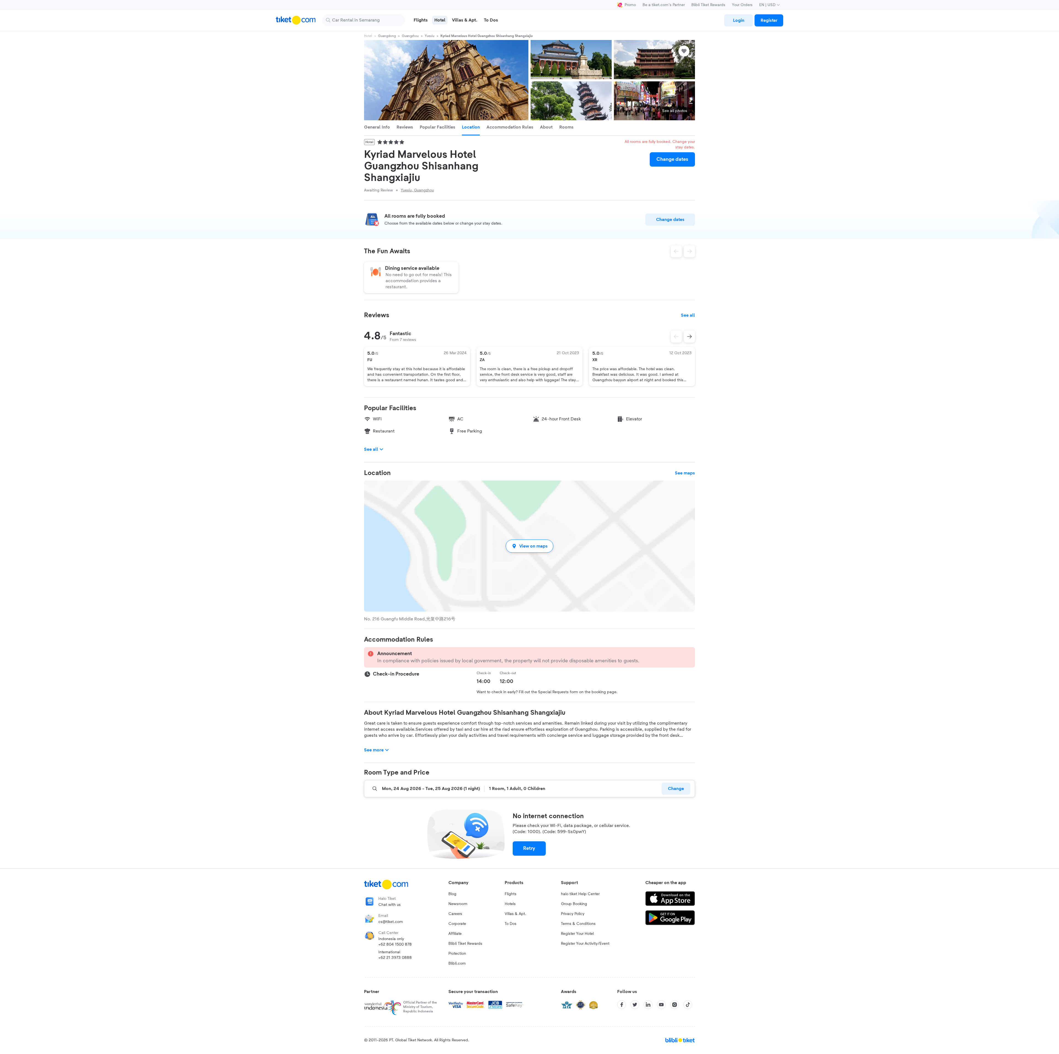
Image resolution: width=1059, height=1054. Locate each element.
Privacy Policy (572, 913)
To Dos (511, 923)
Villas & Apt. (515, 913)
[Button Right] (689, 336)
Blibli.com (457, 963)
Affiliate (455, 933)
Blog (452, 894)
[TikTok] (687, 1004)
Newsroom (457, 903)
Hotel (368, 36)
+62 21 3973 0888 (395, 957)
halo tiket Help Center (580, 894)
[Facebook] (621, 1004)
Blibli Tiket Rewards (708, 4)
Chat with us (389, 904)
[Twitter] (634, 1004)
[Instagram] (674, 1004)
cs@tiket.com (390, 921)
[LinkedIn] (648, 1004)
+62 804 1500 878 (395, 944)
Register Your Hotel (577, 933)
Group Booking (574, 903)
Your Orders (742, 4)
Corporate (457, 923)
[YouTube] (661, 1004)
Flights (511, 894)
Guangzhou (410, 36)
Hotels (510, 903)
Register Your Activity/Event (585, 943)
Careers (455, 913)
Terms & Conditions (578, 923)
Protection (457, 953)
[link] (738, 20)
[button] (529, 546)
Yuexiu (429, 36)
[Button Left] (676, 336)
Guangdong (387, 36)
